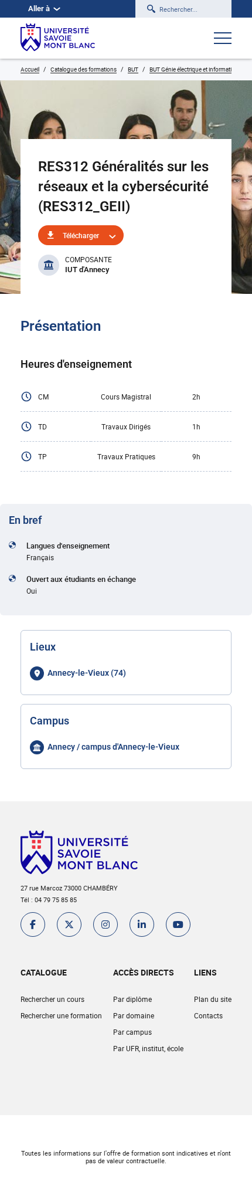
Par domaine (133, 1015)
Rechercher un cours (52, 999)
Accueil (30, 69)
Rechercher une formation (61, 1015)
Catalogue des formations (83, 69)
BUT (133, 69)
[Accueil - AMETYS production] (58, 38)
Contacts (208, 1015)
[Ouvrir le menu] (222, 39)
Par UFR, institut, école (148, 1048)
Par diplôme (132, 999)
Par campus (132, 1032)
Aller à (39, 8)
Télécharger (81, 235)
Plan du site (212, 999)
